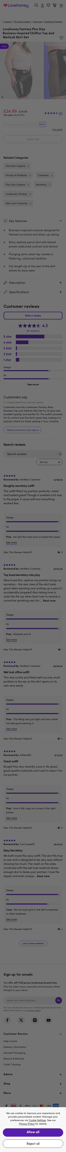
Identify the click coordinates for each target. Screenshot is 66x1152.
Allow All (33, 1132)
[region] (33, 1129)
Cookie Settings (37, 1120)
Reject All (33, 1143)
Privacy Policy (26, 1124)
